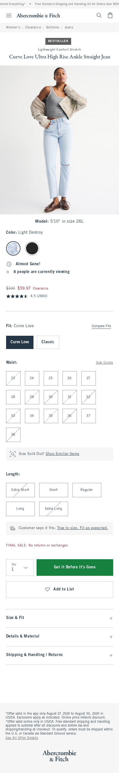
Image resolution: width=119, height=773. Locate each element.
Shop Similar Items (62, 454)
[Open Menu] (6, 15)
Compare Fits (101, 326)
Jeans (68, 27)
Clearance (33, 27)
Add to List (63, 589)
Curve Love (20, 342)
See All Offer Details (22, 738)
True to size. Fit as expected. (82, 528)
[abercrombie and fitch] (38, 15)
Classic (48, 342)
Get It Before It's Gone (75, 567)
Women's (13, 27)
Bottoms (52, 27)
